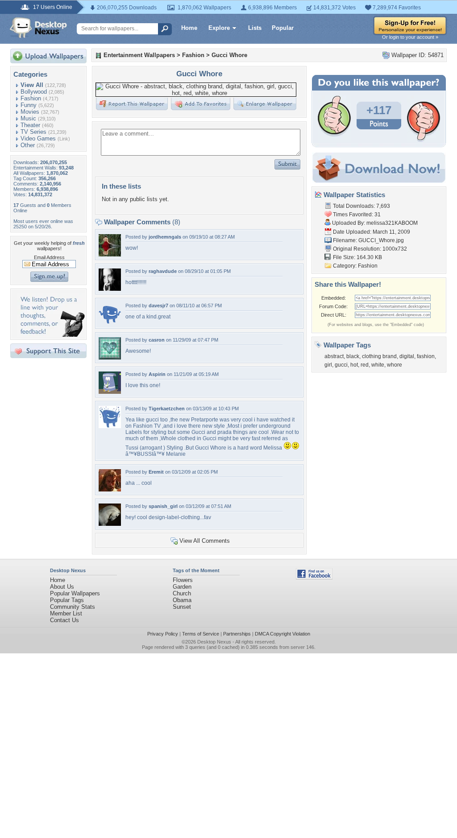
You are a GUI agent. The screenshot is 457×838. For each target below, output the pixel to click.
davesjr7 (158, 305)
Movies (30, 111)
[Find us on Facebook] (314, 577)
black (352, 356)
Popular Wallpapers (75, 593)
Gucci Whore (229, 55)
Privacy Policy (162, 633)
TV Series (33, 131)
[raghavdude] (110, 288)
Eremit (156, 472)
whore (394, 365)
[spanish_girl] (110, 523)
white (377, 365)
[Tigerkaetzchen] (110, 426)
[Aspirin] (110, 391)
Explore (219, 28)
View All (32, 85)
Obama (182, 600)
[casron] (110, 357)
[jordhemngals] (110, 254)
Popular (283, 28)
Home (189, 28)
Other (28, 145)
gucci (341, 365)
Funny (29, 105)
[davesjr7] (110, 323)
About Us (62, 586)
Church (182, 593)
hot (354, 365)
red (365, 365)
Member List (66, 613)
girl (328, 365)
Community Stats (72, 606)
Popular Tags (67, 600)
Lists (255, 28)
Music (28, 118)
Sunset (182, 606)
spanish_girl (163, 506)
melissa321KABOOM (392, 223)
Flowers (183, 580)
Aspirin (157, 374)
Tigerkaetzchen (167, 408)
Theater (30, 125)
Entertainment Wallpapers (139, 55)
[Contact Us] (51, 334)
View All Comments (204, 540)
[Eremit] (110, 489)
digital (406, 356)
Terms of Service (200, 633)
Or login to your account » (410, 37)
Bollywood (34, 91)
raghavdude (163, 271)
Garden (182, 586)
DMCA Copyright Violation (282, 633)
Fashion (31, 98)
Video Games (38, 138)
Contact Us (64, 620)
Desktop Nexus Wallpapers (38, 27)
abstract (334, 356)
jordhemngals (165, 236)
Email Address (49, 257)
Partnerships (237, 633)
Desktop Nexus (214, 641)
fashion (426, 356)
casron (157, 340)
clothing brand (379, 356)
